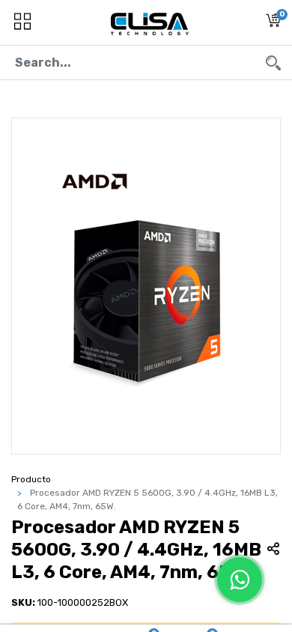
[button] (273, 23)
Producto (31, 479)
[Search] (273, 62)
